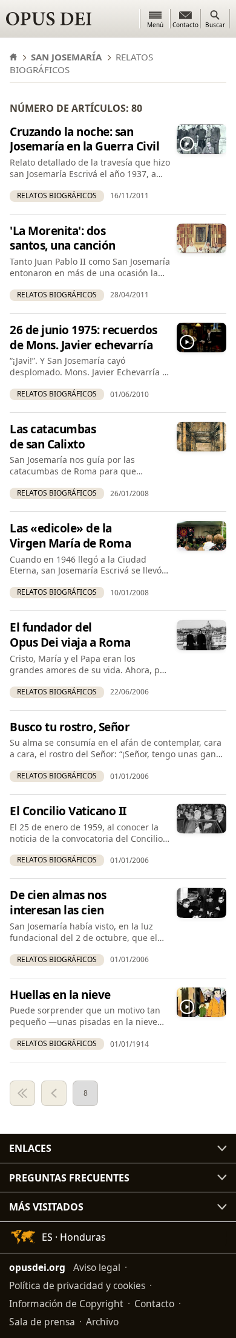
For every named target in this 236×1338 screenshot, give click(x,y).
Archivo (102, 1321)
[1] (22, 1093)
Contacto (154, 1303)
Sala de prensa (42, 1321)
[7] (54, 1093)
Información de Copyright (66, 1303)
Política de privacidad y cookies (77, 1285)
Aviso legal (96, 1267)
